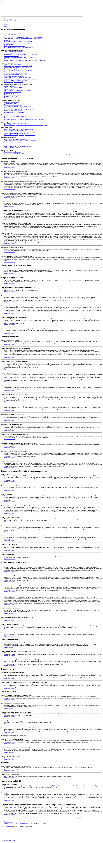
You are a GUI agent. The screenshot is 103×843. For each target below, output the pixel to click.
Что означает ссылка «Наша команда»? (14, 112)
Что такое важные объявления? (12, 92)
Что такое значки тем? (10, 97)
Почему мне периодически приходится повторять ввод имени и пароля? (24, 37)
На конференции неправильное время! (14, 53)
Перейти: (4, 818)
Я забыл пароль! (8, 40)
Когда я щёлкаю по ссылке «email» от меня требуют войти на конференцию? (25, 60)
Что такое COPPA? (9, 44)
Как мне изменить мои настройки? (13, 51)
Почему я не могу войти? (11, 34)
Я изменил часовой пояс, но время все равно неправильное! (20, 54)
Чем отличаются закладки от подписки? (15, 139)
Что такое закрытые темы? (11, 96)
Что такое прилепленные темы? (12, 95)
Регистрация (7, 24)
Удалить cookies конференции (21, 823)
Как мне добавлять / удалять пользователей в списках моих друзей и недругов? (25, 125)
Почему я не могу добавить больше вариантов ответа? (19, 70)
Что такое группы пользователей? (13, 105)
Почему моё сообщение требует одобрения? (16, 80)
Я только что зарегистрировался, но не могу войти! (18, 41)
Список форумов (8, 19)
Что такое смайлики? (9, 89)
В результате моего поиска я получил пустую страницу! (19, 132)
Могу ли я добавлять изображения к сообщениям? (17, 90)
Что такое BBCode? (9, 86)
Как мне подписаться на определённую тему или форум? (19, 140)
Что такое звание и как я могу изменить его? (16, 59)
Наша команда (8, 823)
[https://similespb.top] (42, 16)
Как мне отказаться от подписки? (13, 142)
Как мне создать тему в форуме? (13, 64)
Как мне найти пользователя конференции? (16, 133)
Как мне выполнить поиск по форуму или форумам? (18, 129)
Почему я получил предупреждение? (14, 76)
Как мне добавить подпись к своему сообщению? (17, 67)
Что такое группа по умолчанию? (13, 110)
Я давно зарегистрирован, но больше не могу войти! (18, 43)
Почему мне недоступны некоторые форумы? (16, 73)
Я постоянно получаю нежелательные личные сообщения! (20, 117)
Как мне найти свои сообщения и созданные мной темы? (19, 135)
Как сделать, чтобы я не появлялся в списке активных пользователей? (23, 38)
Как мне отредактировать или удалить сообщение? (18, 66)
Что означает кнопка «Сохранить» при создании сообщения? (20, 79)
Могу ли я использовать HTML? (13, 87)
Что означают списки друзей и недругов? (15, 123)
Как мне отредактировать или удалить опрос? (16, 71)
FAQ (5, 23)
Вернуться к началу (9, 167)
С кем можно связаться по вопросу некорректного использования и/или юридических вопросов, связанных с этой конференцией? (40, 154)
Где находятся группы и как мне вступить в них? (17, 106)
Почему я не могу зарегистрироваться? (14, 46)
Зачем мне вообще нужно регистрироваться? (16, 35)
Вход (5, 26)
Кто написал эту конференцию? (12, 152)
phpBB (9, 826)
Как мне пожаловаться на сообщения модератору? (17, 77)
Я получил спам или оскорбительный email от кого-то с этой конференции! (24, 119)
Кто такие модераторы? (10, 103)
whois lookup (12, 807)
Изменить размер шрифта (11, 20)
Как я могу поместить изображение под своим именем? (19, 57)
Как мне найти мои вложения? (12, 147)
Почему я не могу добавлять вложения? (15, 74)
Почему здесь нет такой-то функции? (14, 153)
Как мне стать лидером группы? (13, 107)
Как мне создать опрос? (10, 69)
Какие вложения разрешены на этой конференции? (18, 146)
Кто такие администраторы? (11, 102)
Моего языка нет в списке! (11, 56)
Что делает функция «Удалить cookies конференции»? (18, 47)
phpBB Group (53, 786)
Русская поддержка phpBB (8, 840)
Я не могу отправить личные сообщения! (15, 116)
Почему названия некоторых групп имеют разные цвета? (19, 109)
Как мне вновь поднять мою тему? (13, 82)
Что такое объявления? (10, 93)
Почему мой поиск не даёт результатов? (15, 130)
